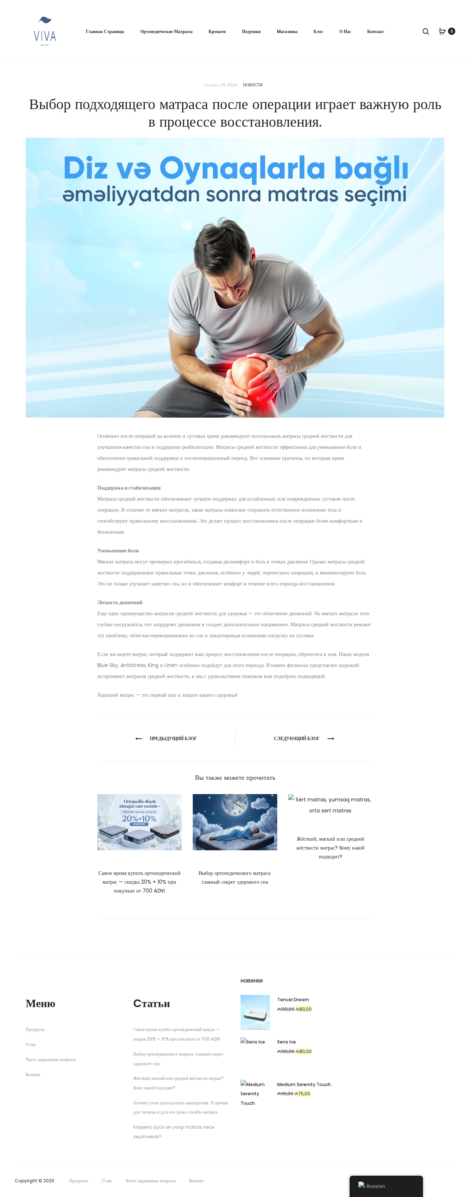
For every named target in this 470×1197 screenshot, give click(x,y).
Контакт (375, 31)
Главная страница (105, 31)
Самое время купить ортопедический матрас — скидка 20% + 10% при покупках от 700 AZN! (139, 881)
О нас (345, 31)
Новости (253, 85)
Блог (318, 31)
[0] (442, 31)
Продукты (35, 1029)
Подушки (251, 31)
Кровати (217, 31)
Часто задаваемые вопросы (51, 1059)
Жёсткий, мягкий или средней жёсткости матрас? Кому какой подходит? (330, 847)
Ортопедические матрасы (166, 31)
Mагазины (287, 31)
